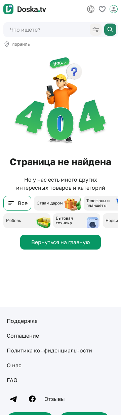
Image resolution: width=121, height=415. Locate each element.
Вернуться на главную (60, 242)
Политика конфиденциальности (49, 350)
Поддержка (22, 320)
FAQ (12, 380)
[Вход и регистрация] (114, 9)
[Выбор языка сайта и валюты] (91, 9)
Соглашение (23, 335)
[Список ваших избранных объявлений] (102, 9)
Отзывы (54, 398)
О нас (14, 365)
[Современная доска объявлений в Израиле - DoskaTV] (24, 9)
